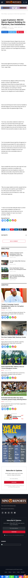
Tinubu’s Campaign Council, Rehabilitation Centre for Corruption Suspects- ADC (16, 254)
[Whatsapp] (10, 220)
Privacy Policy (12, 486)
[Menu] (2, 2)
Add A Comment (14, 241)
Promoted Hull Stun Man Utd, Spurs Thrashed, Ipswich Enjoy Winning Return (17, 276)
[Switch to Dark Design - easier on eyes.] (24, 2)
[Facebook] (2, 220)
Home (2, 13)
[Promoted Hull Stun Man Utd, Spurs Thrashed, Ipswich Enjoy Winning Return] (4, 276)
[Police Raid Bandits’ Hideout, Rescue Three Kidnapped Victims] (4, 269)
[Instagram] (13, 220)
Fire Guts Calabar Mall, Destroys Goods (17, 261)
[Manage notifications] (25, 575)
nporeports (4, 27)
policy (18, 535)
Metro (2, 339)
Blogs (5, 13)
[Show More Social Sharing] (25, 32)
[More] (15, 220)
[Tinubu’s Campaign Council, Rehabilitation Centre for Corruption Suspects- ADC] (4, 254)
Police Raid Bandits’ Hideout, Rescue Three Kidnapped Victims (18, 268)
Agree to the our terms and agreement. (14, 535)
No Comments (5, 28)
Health (18, 572)
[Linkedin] (8, 220)
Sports (2, 401)
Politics (10, 572)
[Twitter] (5, 220)
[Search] (26, 2)
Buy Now (23, 572)
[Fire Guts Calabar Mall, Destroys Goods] (4, 262)
